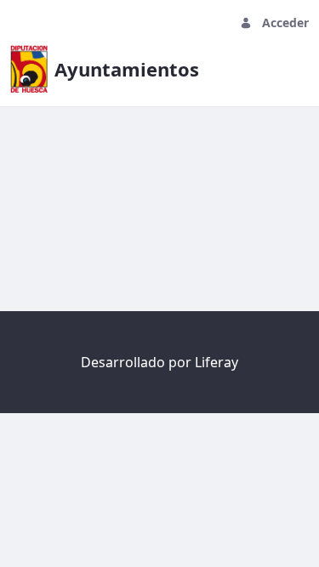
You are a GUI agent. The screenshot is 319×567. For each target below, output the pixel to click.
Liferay (216, 362)
